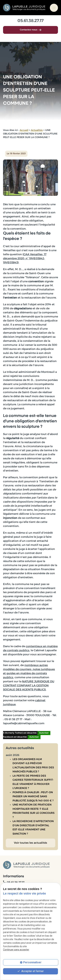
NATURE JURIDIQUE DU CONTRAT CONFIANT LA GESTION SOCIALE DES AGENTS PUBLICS (28, 685)
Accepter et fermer (32, 971)
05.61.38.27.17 (30, 21)
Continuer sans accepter (16, 949)
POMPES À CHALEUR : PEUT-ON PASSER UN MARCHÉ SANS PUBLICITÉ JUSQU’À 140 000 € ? (33, 796)
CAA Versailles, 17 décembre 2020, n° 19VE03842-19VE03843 (24, 258)
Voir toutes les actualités (30, 843)
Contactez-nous (28, 30)
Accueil (24, 130)
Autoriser (44, 733)
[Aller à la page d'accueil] (24, 7)
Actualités (37, 130)
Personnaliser (32, 962)
